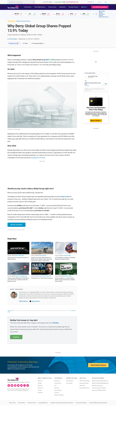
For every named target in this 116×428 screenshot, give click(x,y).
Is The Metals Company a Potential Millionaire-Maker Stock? (65, 258)
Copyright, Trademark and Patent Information (61, 402)
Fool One (56, 392)
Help (106, 2)
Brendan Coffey (67, 276)
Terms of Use (12, 402)
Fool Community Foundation (99, 388)
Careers (40, 383)
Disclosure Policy (32, 402)
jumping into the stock (38, 157)
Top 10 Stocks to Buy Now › (100, 7)
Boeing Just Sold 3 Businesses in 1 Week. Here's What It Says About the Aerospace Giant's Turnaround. (41, 259)
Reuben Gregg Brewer (21, 276)
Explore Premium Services (23, 21)
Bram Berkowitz (20, 255)
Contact (40, 390)
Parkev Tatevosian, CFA (45, 276)
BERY (48, 60)
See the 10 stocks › (16, 224)
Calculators (82, 385)
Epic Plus (56, 388)
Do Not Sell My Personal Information (98, 402)
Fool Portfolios (58, 390)
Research (40, 385)
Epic (55, 385)
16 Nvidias (55, 323)
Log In (99, 2)
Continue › (16, 337)
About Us (40, 380)
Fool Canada (69, 383)
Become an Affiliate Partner (99, 390)
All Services (57, 380)
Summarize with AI (38, 43)
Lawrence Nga (67, 255)
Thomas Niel (43, 255)
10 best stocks (64, 196)
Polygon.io (25, 390)
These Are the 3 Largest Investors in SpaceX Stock (17, 258)
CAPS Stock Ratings (85, 380)
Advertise (40, 392)
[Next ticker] (96, 14)
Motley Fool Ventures (97, 385)
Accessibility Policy (43, 402)
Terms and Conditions (81, 402)
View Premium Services (98, 365)
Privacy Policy (21, 402)
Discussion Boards (84, 383)
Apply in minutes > (96, 120)
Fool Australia (69, 380)
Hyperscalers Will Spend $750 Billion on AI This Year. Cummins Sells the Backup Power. (18, 279)
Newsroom (40, 388)
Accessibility (91, 2)
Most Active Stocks (102, 12)
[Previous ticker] (8, 14)
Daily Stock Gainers (102, 14)
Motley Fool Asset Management (100, 380)
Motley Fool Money (59, 395)
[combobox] (21, 2)
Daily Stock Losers (103, 17)
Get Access (87, 85)
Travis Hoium (13, 39)
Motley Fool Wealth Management (100, 383)
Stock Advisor (57, 383)
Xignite (19, 390)
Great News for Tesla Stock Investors (42, 278)
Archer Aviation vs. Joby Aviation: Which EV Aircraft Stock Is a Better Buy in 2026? (65, 279)
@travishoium (36, 301)
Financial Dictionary (84, 388)
